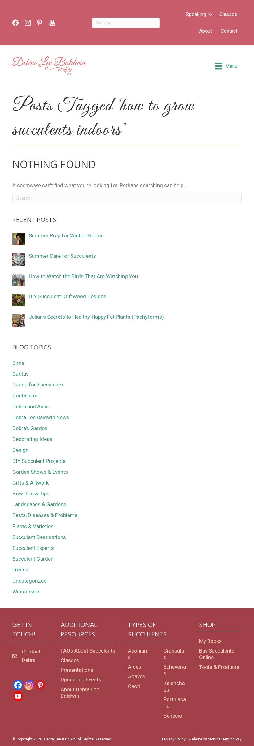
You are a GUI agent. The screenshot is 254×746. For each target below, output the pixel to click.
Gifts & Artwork (30, 483)
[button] (210, 14)
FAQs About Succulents (88, 651)
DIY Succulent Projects (39, 461)
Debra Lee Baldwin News (40, 417)
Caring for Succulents (37, 385)
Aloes (134, 667)
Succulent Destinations (39, 537)
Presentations (77, 670)
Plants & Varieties (33, 526)
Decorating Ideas (32, 439)
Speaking (196, 14)
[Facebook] (18, 685)
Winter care (25, 592)
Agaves (136, 676)
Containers (25, 395)
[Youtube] (18, 696)
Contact (229, 31)
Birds (18, 363)
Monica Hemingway (225, 739)
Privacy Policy (174, 739)
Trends (20, 570)
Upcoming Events (81, 679)
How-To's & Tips (31, 493)
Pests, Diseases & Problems (44, 515)
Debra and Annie (31, 406)
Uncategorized (29, 581)
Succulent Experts (33, 548)
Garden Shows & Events (40, 472)
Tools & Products (219, 667)
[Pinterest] (40, 685)
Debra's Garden (29, 428)
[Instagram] (29, 685)
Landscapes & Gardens (39, 504)
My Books (210, 641)
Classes (228, 14)
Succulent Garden (33, 559)
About (205, 31)
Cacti (134, 686)
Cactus (20, 374)
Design (20, 450)
